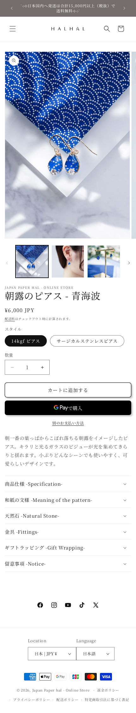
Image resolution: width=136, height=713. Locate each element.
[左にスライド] (7, 263)
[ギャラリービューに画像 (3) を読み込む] (103, 261)
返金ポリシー (108, 689)
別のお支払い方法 (68, 422)
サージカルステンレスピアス (87, 341)
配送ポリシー (67, 699)
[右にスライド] (129, 263)
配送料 (10, 318)
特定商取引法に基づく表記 (107, 699)
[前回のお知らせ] (12, 8)
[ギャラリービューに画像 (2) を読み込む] (68, 261)
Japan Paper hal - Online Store (61, 689)
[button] (13, 29)
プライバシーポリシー (31, 699)
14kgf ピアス (25, 341)
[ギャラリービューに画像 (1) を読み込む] (31, 261)
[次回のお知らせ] (124, 8)
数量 (9, 355)
